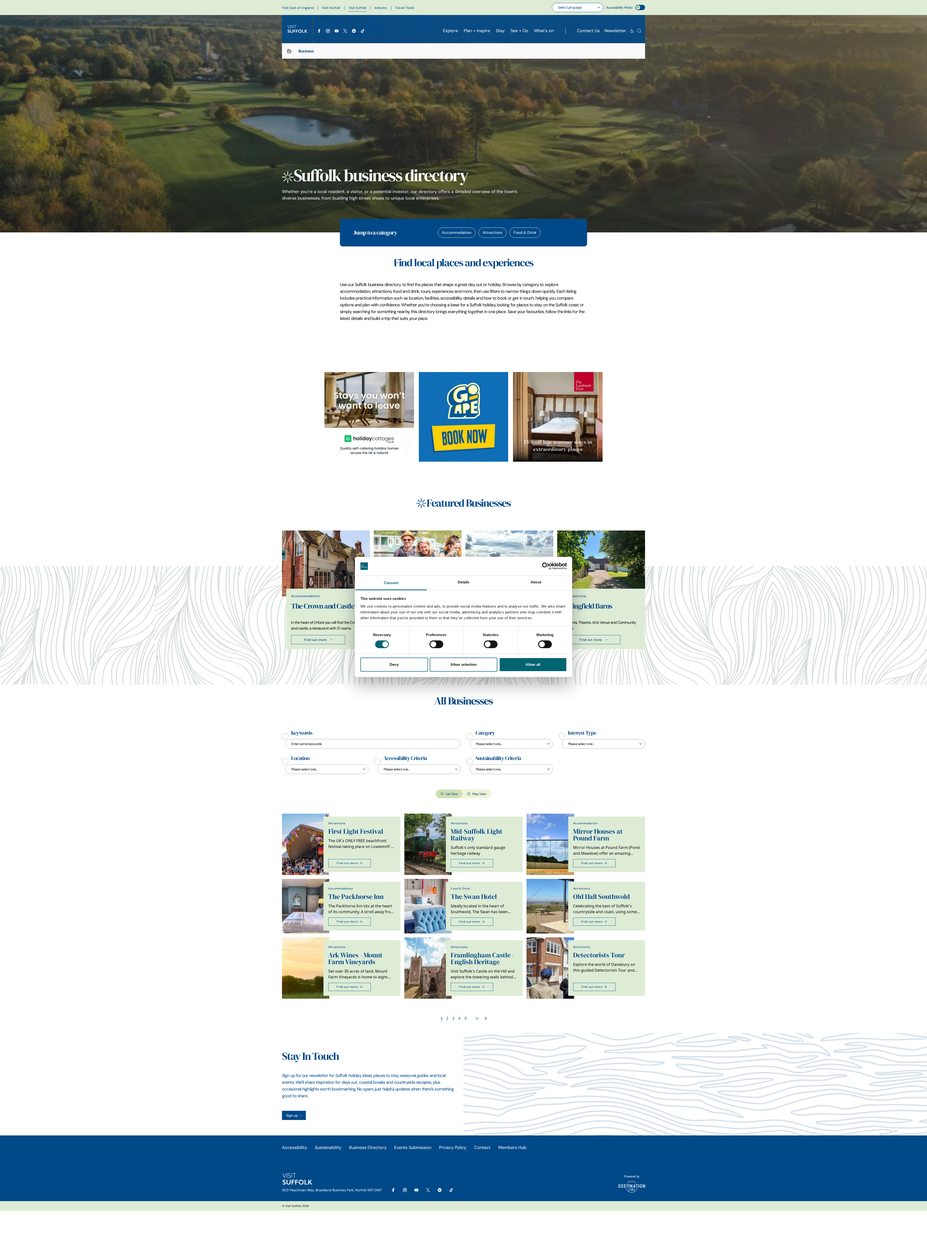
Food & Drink (524, 232)
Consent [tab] (391, 583)
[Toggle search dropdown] (639, 31)
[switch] (436, 644)
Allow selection (463, 664)
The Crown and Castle (322, 606)
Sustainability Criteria (498, 758)
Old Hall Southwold (601, 897)
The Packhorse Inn (356, 897)
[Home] (289, 51)
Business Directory (367, 1147)
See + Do (519, 30)
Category (485, 733)
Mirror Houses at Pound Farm (598, 834)
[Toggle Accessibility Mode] (640, 7)
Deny (394, 664)
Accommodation (456, 232)
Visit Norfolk (331, 8)
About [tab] (536, 582)
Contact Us (588, 30)
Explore (450, 30)
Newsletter (615, 30)
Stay (500, 30)
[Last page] (485, 1018)
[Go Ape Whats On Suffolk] (463, 417)
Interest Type (582, 733)
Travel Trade (404, 8)
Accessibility (294, 1147)
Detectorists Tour (599, 955)
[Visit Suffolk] (297, 29)
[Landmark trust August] (558, 417)
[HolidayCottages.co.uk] (369, 417)
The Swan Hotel (474, 897)
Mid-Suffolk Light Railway (476, 834)
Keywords (301, 733)
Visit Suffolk (357, 8)
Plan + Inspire (477, 30)
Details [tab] (464, 582)
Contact (482, 1147)
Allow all (533, 664)
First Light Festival (355, 831)
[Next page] (477, 1018)
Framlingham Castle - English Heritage (482, 958)
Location (300, 758)
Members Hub (512, 1147)
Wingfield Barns (589, 606)
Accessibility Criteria (405, 758)
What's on (544, 30)
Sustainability (328, 1147)
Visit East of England (298, 8)
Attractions (492, 232)
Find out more (315, 639)
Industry (380, 8)
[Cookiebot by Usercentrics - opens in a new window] (546, 566)
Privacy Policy (452, 1147)
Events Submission (412, 1147)
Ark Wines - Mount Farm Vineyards (355, 958)
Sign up (292, 1115)
